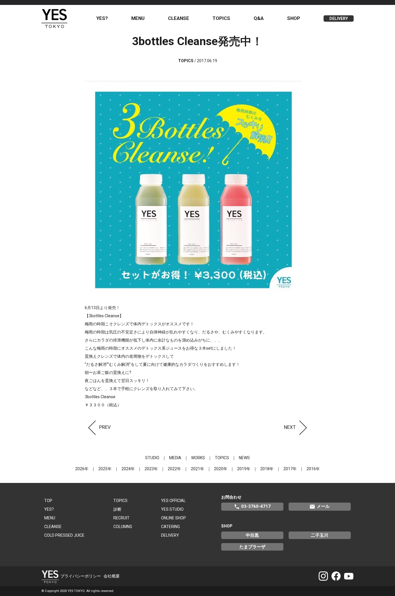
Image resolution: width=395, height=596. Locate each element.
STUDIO (152, 457)
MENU (138, 18)
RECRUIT (121, 518)
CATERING (170, 526)
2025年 (105, 468)
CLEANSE (178, 18)
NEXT (290, 427)
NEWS (244, 457)
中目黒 (252, 535)
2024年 (128, 468)
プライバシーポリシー (80, 576)
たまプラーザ (252, 546)
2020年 (220, 468)
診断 (117, 509)
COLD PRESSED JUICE (64, 535)
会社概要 (112, 576)
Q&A (259, 18)
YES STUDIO (172, 509)
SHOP (293, 18)
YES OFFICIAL (173, 500)
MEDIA (175, 457)
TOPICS (221, 18)
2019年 (243, 468)
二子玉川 (319, 535)
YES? (102, 18)
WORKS (198, 457)
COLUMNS (122, 526)
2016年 (313, 468)
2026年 (81, 468)
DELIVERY (338, 18)
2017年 (290, 468)
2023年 (151, 468)
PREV (105, 427)
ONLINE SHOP (173, 518)
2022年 (174, 468)
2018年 (267, 468)
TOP (48, 500)
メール (319, 507)
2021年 (197, 468)
